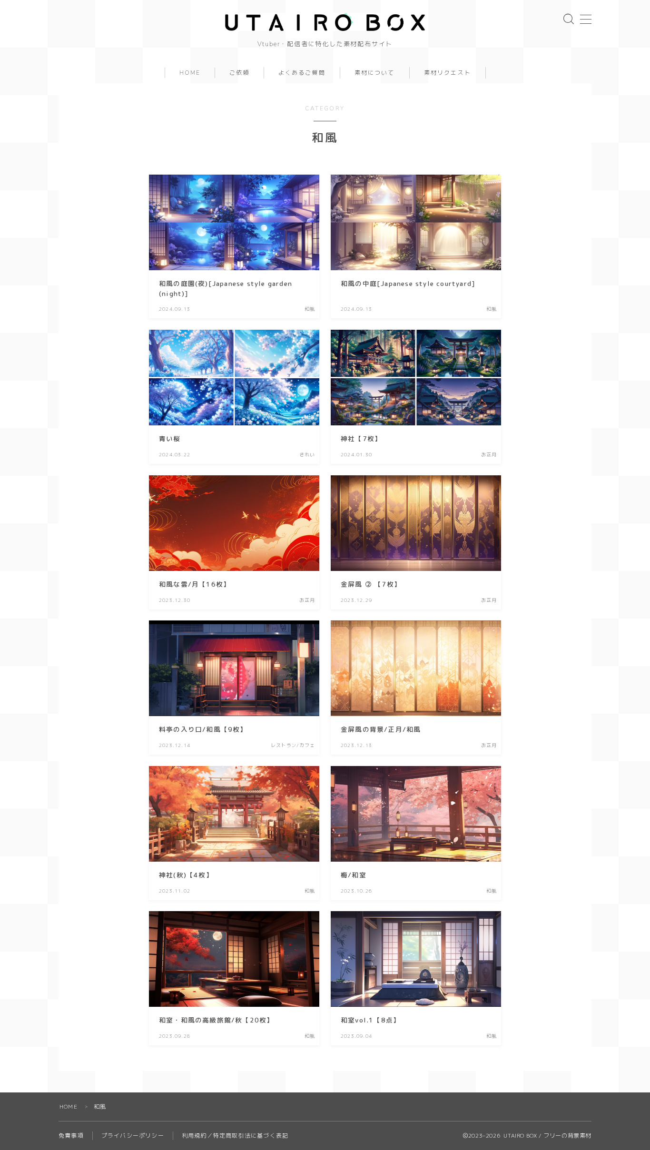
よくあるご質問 (301, 73)
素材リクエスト (447, 73)
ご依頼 (239, 73)
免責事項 (71, 1135)
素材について (375, 73)
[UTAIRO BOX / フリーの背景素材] (325, 22)
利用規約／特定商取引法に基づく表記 (235, 1135)
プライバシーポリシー (132, 1135)
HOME (189, 73)
